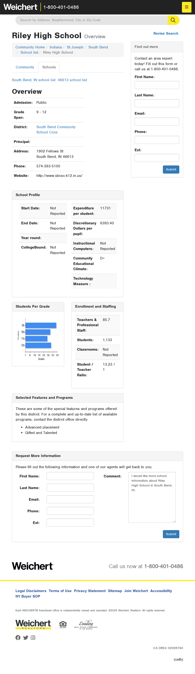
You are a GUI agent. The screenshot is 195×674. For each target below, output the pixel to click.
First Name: (145, 77)
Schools (49, 67)
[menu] (186, 7)
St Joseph (75, 47)
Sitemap (115, 591)
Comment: (112, 476)
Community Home (30, 47)
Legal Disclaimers (30, 591)
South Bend (98, 47)
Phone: (141, 131)
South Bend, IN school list (33, 80)
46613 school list (72, 80)
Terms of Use (60, 591)
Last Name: (144, 95)
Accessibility (161, 591)
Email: (140, 113)
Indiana (56, 47)
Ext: (138, 150)
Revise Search (165, 33)
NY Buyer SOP (27, 596)
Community (25, 67)
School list (29, 52)
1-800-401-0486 (61, 7)
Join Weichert (136, 591)
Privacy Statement (90, 591)
